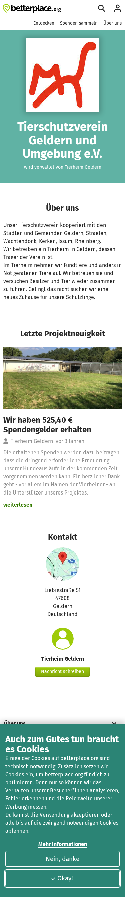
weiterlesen (17, 505)
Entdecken (43, 23)
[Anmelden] (118, 8)
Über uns (112, 23)
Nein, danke (62, 859)
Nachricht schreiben (62, 672)
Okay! (65, 878)
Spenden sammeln (79, 23)
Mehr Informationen (62, 844)
